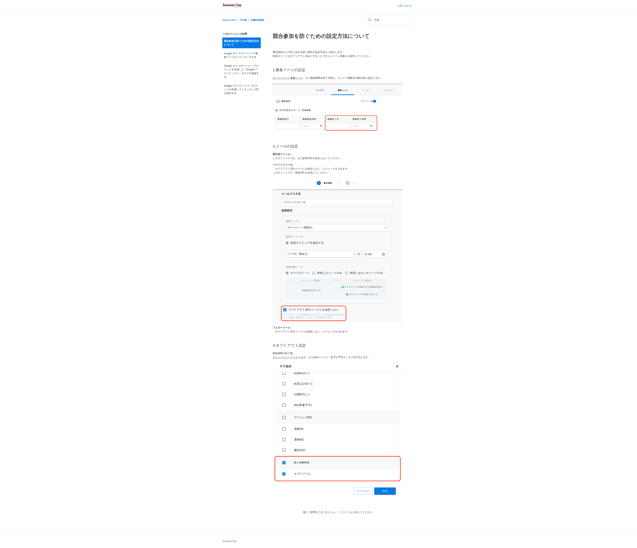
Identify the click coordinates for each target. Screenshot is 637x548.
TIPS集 (243, 20)
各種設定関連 (257, 20)
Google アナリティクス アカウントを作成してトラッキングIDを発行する (241, 89)
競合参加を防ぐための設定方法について (241, 42)
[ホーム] (232, 7)
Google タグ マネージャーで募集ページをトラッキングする (241, 55)
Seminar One (229, 20)
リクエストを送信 (348, 512)
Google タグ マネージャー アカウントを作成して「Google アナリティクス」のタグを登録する (241, 71)
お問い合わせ (404, 5)
